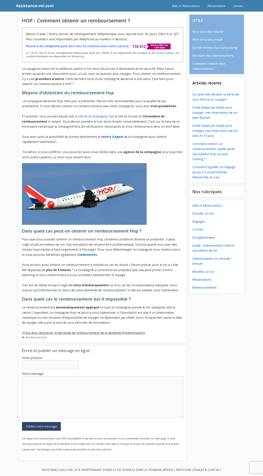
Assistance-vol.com (35, 5)
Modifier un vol (203, 272)
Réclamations (216, 6)
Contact (238, 6)
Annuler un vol (203, 213)
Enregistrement (203, 237)
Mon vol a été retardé (208, 31)
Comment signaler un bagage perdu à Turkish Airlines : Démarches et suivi (213, 172)
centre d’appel (112, 137)
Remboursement (36, 337)
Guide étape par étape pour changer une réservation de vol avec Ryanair (214, 112)
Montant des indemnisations (213, 55)
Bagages (198, 221)
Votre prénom (32, 358)
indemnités (88, 255)
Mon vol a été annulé (207, 39)
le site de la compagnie (91, 116)
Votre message (33, 374)
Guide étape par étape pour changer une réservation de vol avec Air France (214, 130)
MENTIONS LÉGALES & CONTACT (198, 470)
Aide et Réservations (186, 6)
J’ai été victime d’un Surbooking (214, 47)
